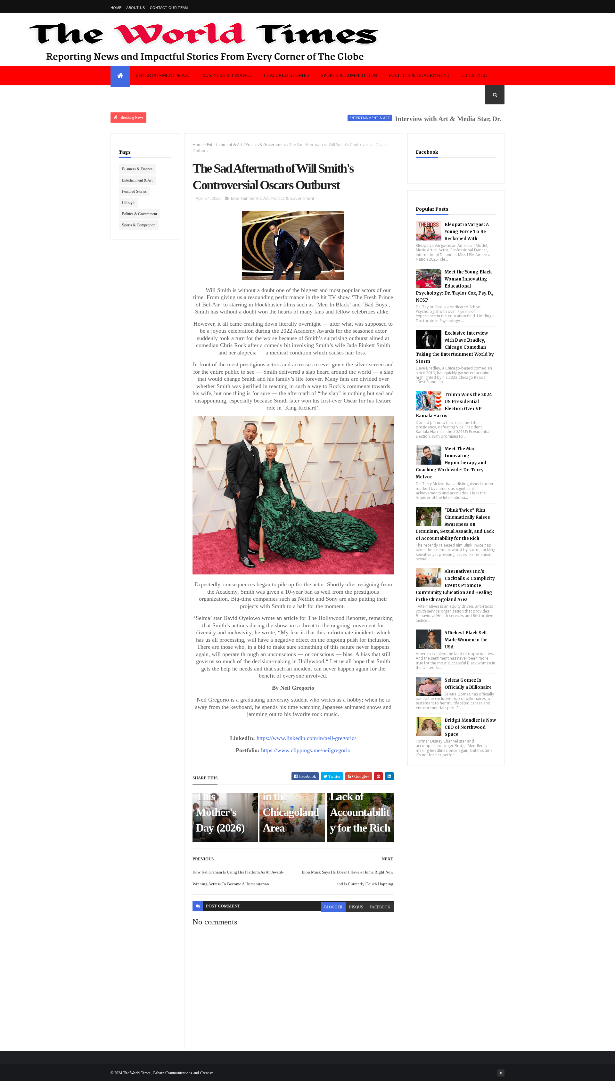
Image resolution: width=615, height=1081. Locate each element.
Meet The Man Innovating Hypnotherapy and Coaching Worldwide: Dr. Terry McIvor (451, 463)
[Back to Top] (500, 1073)
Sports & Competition (349, 75)
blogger (333, 907)
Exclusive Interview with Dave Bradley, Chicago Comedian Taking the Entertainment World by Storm (455, 347)
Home (116, 8)
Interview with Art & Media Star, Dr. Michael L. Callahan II (458, 119)
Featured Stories (286, 75)
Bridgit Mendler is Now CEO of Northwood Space (470, 727)
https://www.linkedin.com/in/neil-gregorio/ (306, 738)
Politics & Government (419, 75)
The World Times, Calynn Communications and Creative (168, 1073)
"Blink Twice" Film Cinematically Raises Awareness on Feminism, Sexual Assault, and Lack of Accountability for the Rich (455, 524)
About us (135, 8)
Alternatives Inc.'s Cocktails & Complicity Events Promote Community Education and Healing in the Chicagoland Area (455, 585)
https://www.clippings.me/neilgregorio (305, 750)
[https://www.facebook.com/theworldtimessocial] (500, 6)
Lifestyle (474, 75)
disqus (356, 907)
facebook (380, 907)
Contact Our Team (169, 8)
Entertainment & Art (163, 75)
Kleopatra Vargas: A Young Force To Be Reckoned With (467, 231)
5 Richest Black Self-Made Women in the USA (467, 640)
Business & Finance (227, 75)
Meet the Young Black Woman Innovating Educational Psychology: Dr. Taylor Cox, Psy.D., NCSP (454, 286)
